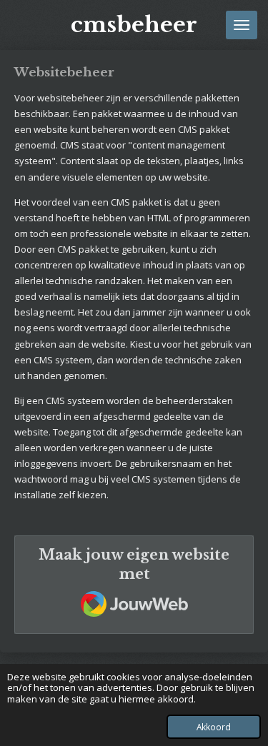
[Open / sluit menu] (241, 25)
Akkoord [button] (214, 726)
